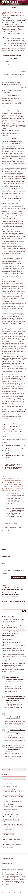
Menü (14, 7)
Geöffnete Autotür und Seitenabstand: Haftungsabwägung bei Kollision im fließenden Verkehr (13, 650)
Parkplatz (19, 824)
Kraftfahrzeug (6, 814)
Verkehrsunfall (6, 842)
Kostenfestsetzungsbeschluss (10, 809)
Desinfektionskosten (8, 794)
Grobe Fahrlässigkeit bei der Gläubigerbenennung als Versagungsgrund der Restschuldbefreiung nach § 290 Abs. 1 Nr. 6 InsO (14, 665)
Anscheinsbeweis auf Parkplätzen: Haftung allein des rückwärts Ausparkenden (15, 681)
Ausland (6, 467)
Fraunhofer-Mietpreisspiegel (16, 796)
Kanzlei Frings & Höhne (12, 677)
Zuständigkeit (8, 471)
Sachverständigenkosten (9, 829)
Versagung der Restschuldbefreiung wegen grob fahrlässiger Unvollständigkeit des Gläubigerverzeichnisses (13, 633)
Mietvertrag (6, 816)
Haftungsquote (6, 801)
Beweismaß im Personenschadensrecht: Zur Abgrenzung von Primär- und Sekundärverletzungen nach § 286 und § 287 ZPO (13, 644)
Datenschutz (11, 863)
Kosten (12, 804)
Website (4, 563)
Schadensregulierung (8, 837)
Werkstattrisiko (15, 842)
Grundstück (15, 799)
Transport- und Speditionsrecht (13, 464)
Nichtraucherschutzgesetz (9, 824)
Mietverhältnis (14, 814)
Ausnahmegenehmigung (15, 467)
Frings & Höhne (10, 2)
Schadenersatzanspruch (8, 834)
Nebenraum (16, 819)
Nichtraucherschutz (7, 821)
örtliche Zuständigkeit (8, 847)
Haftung (21, 799)
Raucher (5, 827)
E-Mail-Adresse (6, 556)
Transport (16, 469)
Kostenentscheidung (8, 806)
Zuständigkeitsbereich (19, 471)
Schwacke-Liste (19, 837)
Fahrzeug (5, 796)
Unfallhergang (17, 839)
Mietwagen (13, 816)
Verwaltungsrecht (9, 465)
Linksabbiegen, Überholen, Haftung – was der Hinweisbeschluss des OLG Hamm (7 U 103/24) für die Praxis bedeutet (13, 621)
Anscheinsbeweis (7, 786)
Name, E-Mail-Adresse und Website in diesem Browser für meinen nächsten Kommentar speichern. (14, 572)
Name (4, 549)
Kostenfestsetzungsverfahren (10, 811)
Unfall (10, 839)
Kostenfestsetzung (19, 806)
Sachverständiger (7, 832)
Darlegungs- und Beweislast (9, 791)
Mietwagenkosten (7, 819)
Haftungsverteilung (16, 801)
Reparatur (11, 827)
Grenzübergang (8, 468)
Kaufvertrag (6, 804)
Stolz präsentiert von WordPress (16, 892)
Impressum (5, 863)
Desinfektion (21, 791)
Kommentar (5, 530)
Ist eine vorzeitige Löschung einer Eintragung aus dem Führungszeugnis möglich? (15, 716)
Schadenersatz (16, 832)
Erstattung (17, 794)
